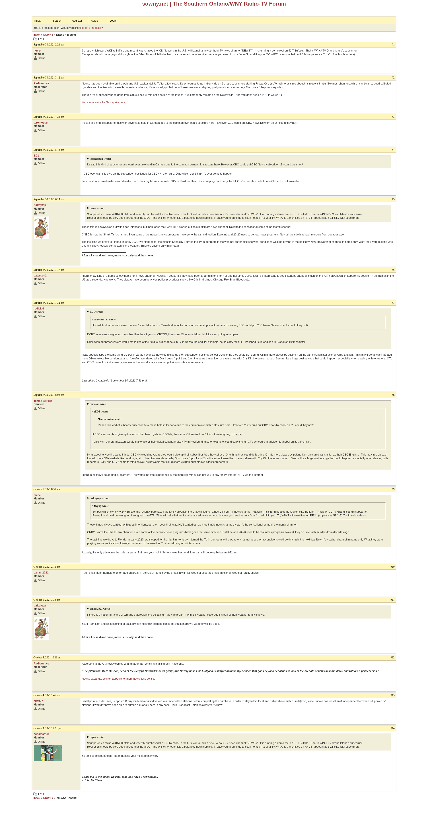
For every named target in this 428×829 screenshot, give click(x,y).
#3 (393, 116)
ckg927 (38, 701)
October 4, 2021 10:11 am (47, 657)
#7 (393, 302)
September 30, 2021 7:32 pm (48, 302)
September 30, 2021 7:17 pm (48, 269)
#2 (393, 77)
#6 (393, 269)
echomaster (41, 734)
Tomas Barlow (43, 400)
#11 (393, 599)
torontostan (41, 122)
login (85, 27)
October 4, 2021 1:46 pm (46, 695)
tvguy (37, 50)
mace (37, 495)
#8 (393, 394)
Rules (94, 20)
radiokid (39, 308)
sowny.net (155, 4)
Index (37, 20)
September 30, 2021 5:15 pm (48, 149)
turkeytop (40, 205)
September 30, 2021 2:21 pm (48, 44)
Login (113, 20)
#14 (393, 728)
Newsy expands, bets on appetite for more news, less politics (118, 678)
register (96, 27)
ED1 (36, 155)
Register (77, 20)
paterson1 (40, 275)
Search (57, 20)
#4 (393, 149)
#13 (393, 695)
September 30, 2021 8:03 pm (48, 394)
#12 (393, 657)
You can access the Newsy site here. (104, 102)
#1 (393, 44)
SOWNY (48, 34)
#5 (393, 199)
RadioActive (41, 83)
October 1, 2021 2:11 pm (46, 566)
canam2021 (41, 572)
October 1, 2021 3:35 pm (46, 599)
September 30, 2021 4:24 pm (48, 116)
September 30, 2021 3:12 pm (48, 77)
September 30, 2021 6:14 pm (48, 199)
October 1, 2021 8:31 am (46, 489)
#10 (393, 566)
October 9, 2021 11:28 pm (47, 728)
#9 (393, 489)
